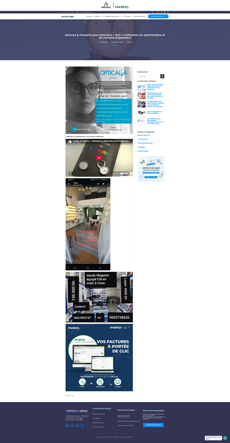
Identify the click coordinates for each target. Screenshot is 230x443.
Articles (97, 16)
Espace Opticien (143, 135)
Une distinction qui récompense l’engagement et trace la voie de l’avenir (155, 121)
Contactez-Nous (139, 16)
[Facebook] (67, 425)
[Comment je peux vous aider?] (225, 438)
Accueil (88, 16)
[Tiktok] (72, 425)
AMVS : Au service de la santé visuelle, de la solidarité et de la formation (155, 87)
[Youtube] (77, 425)
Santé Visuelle (142, 151)
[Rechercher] (162, 76)
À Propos (127, 16)
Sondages (141, 147)
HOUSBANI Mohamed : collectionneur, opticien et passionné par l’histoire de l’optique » (155, 104)
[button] (152, 12)
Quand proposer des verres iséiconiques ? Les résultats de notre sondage (155, 95)
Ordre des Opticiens (145, 143)
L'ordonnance (142, 139)
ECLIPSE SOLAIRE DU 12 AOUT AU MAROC (154, 112)
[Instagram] (82, 425)
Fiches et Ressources (112, 16)
